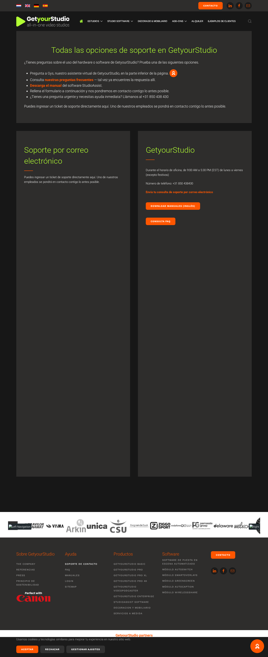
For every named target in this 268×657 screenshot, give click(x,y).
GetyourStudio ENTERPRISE (134, 596)
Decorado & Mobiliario (152, 21)
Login (69, 581)
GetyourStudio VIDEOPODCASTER (126, 588)
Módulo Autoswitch (177, 569)
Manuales (72, 575)
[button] (250, 21)
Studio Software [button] (118, 21)
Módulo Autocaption (178, 586)
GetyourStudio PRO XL (130, 575)
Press (20, 575)
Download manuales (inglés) (173, 206)
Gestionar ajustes (85, 649)
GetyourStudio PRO (128, 569)
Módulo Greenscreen (178, 580)
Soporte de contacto (81, 564)
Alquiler (197, 21)
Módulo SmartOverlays (180, 575)
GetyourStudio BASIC (129, 564)
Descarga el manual (46, 85)
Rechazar (52, 649)
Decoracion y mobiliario (132, 607)
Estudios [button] (93, 21)
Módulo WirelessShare (180, 592)
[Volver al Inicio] (42, 21)
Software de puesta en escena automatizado (180, 562)
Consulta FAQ (160, 221)
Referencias (25, 569)
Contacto (210, 5)
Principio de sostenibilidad (27, 583)
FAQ (67, 569)
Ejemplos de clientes (221, 21)
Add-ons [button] (177, 21)
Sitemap (71, 586)
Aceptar (27, 649)
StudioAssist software (131, 602)
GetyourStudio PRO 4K (130, 581)
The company (25, 564)
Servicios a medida (128, 613)
